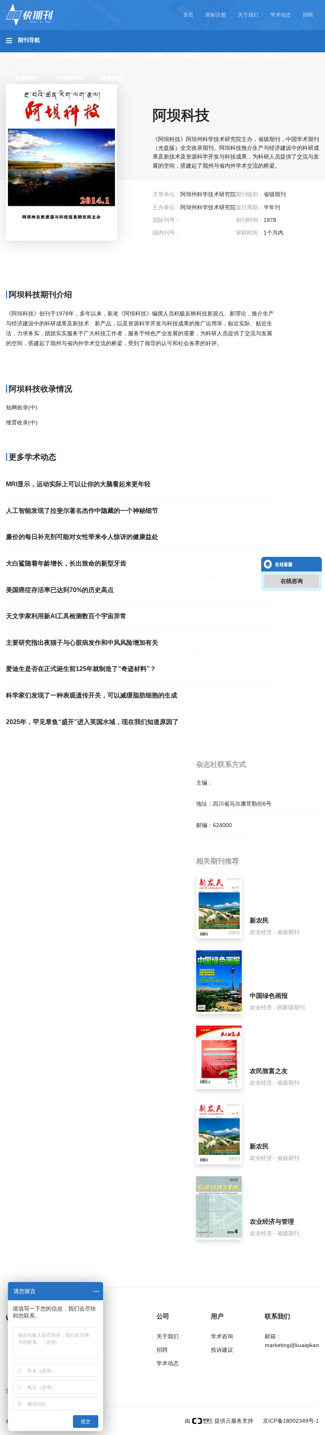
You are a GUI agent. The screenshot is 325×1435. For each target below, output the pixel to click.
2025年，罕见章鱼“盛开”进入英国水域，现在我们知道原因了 (92, 721)
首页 (188, 15)
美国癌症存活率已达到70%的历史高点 (60, 590)
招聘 (308, 15)
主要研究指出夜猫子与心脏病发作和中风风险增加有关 (82, 642)
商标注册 (215, 15)
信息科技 (233, 56)
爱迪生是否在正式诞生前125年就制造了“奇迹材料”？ (81, 668)
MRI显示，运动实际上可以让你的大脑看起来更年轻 (78, 484)
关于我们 (248, 15)
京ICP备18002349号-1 (290, 1421)
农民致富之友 (269, 1071)
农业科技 (152, 56)
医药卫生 (193, 56)
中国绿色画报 (269, 995)
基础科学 (26, 56)
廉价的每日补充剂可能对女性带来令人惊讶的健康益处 (82, 536)
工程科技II (110, 56)
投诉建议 (222, 1350)
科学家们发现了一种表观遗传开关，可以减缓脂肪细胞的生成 (91, 695)
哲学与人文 (276, 56)
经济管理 (112, 78)
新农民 (259, 920)
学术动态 (280, 15)
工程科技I (67, 56)
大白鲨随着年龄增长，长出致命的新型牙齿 (66, 563)
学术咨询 (222, 1336)
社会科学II (69, 78)
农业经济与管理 (272, 1221)
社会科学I (27, 78)
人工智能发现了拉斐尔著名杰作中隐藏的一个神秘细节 (82, 510)
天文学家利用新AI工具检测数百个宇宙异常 (66, 616)
